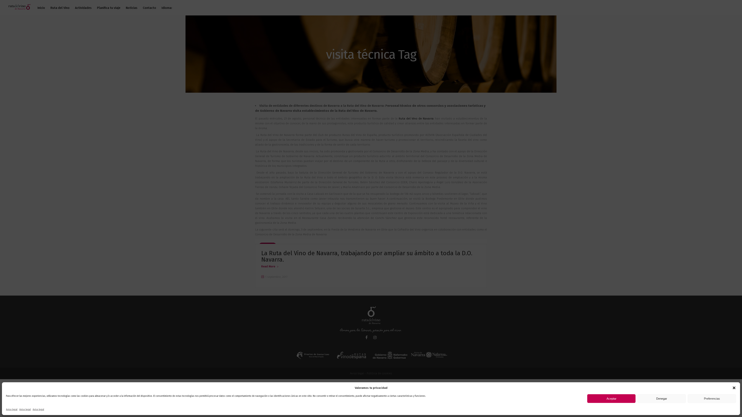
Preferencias (712, 398)
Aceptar (611, 398)
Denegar (661, 398)
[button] (734, 388)
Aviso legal (11, 409)
